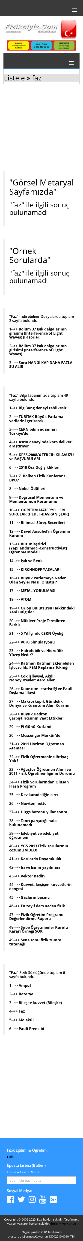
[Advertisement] (41, 131)
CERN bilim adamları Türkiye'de (33, 431)
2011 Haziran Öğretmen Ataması (36, 746)
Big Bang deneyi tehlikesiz (43, 407)
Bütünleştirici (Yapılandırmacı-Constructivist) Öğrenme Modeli (38, 548)
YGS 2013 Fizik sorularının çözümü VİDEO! (38, 848)
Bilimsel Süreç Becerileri (43, 522)
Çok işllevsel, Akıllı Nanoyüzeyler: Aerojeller (32, 678)
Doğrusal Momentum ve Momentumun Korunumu (36, 499)
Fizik (10, 1157)
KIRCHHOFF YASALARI (41, 569)
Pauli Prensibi (31, 1028)
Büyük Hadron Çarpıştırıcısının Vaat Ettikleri (36, 716)
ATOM (26, 599)
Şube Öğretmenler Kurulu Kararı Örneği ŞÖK (38, 929)
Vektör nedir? (33, 876)
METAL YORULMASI (38, 590)
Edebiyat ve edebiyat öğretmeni (34, 835)
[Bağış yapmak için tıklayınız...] (41, 45)
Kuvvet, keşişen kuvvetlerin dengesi (40, 886)
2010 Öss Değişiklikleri (39, 467)
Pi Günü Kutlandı (37, 726)
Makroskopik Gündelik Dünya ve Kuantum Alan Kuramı (39, 703)
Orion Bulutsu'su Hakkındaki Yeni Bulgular (42, 610)
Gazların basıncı (35, 897)
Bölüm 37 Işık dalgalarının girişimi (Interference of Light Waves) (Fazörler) (38, 333)
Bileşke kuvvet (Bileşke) (40, 1002)
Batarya (26, 993)
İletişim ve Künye (63, 1223)
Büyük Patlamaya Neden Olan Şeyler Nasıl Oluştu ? (38, 580)
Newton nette (33, 803)
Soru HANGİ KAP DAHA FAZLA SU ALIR (40, 364)
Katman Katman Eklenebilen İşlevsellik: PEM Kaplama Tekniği (41, 665)
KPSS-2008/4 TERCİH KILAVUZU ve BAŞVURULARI (41, 456)
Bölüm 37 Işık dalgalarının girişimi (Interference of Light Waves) (38, 349)
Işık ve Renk (32, 560)
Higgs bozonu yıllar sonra (44, 811)
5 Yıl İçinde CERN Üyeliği (43, 633)
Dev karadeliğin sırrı (39, 794)
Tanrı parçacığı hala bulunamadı (33, 822)
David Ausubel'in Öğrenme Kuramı (39, 533)
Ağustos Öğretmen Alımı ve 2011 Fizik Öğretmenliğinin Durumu (42, 771)
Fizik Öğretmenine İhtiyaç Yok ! (38, 758)
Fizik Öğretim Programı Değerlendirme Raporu (36, 916)
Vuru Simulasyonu (38, 642)
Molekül (26, 1019)
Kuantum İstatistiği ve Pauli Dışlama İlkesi (40, 690)
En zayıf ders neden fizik (43, 905)
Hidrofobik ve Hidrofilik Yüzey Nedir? (36, 652)
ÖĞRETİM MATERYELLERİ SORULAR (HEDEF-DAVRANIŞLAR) (39, 512)
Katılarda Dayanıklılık (41, 858)
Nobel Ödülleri (32, 488)
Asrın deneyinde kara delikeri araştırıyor (41, 444)
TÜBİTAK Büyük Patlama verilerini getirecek (36, 418)
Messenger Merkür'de (40, 735)
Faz (22, 1011)
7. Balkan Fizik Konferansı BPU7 (38, 478)
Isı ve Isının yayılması (40, 867)
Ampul (25, 985)
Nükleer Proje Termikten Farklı (37, 622)
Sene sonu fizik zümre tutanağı (35, 942)
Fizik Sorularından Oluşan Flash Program (39, 784)
